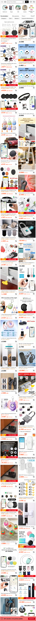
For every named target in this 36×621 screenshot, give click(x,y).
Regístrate (31, 618)
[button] (2, 2)
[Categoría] (5, 2)
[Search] (27, 2)
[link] (30, 2)
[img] (9, 36)
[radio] (5, 9)
